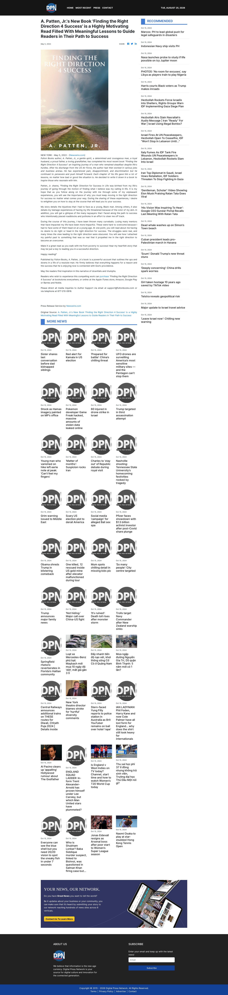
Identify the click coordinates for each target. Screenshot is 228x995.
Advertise (121, 991)
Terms (93, 991)
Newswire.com (77, 155)
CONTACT (107, 7)
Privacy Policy (106, 991)
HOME (70, 7)
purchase (104, 276)
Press (96, 7)
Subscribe (152, 968)
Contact (133, 991)
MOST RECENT (83, 7)
